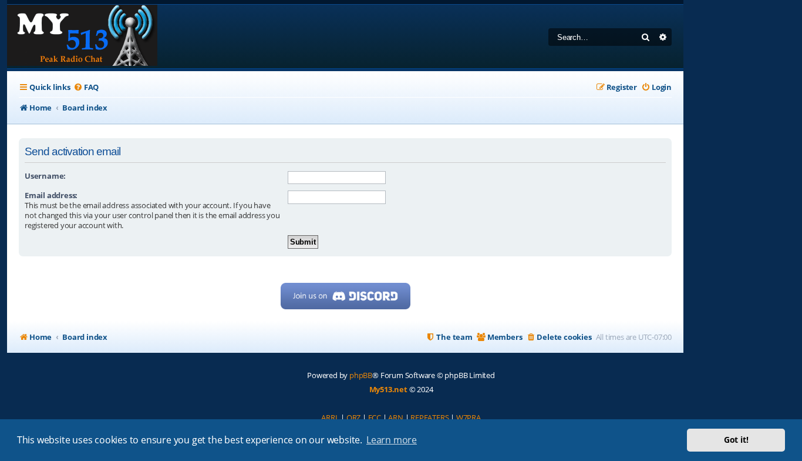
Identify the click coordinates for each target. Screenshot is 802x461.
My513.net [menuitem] (388, 389)
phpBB (360, 375)
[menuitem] (86, 87)
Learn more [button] (391, 439)
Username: (45, 176)
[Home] (82, 36)
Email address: (51, 195)
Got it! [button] (736, 439)
